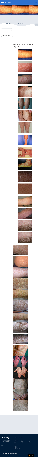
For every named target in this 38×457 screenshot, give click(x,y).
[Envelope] (2, 445)
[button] (36, 2)
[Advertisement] (7, 43)
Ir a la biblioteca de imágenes (18, 42)
